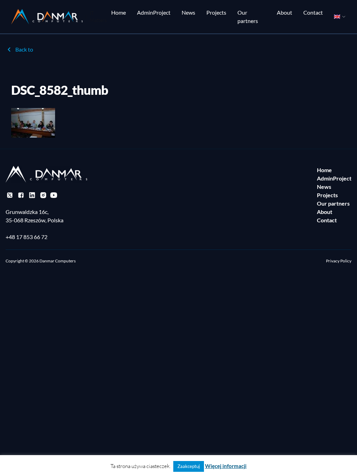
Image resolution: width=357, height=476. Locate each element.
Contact (313, 12)
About (284, 12)
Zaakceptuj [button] (188, 466)
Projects (216, 12)
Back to (24, 49)
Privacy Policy (338, 260)
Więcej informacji (225, 466)
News (188, 12)
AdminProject (153, 12)
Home (118, 12)
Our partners (247, 16)
